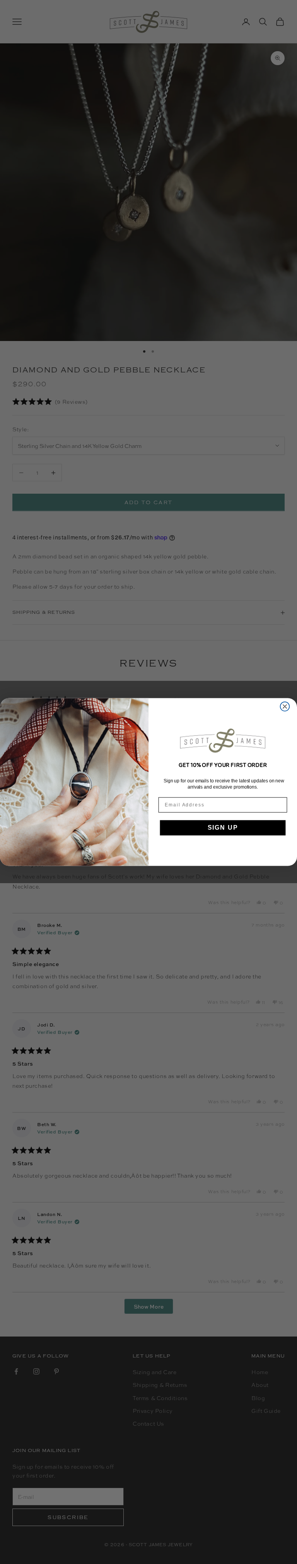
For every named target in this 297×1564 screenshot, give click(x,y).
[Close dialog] (285, 706)
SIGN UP (223, 828)
